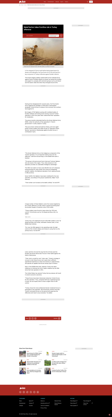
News (45, 1)
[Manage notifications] (109, 415)
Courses (31, 405)
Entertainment (51, 1)
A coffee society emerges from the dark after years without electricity (59, 363)
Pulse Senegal (86, 400)
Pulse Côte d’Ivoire (85, 404)
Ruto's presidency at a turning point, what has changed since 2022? (34, 372)
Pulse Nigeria (73, 400)
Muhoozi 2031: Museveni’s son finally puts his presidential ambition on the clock (34, 363)
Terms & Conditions (45, 405)
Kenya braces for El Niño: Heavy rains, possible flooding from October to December (34, 355)
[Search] (87, 1)
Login (91, 1)
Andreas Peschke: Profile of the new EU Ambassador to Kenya (59, 371)
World (25, 4)
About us (43, 400)
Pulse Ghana (73, 403)
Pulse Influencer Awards (57, 404)
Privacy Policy (44, 407)
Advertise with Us (44, 403)
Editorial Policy (57, 400)
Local (53, 351)
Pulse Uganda (73, 405)
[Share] (61, 36)
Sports (61, 1)
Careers (66, 1)
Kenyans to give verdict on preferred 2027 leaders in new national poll (59, 355)
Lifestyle (57, 1)
